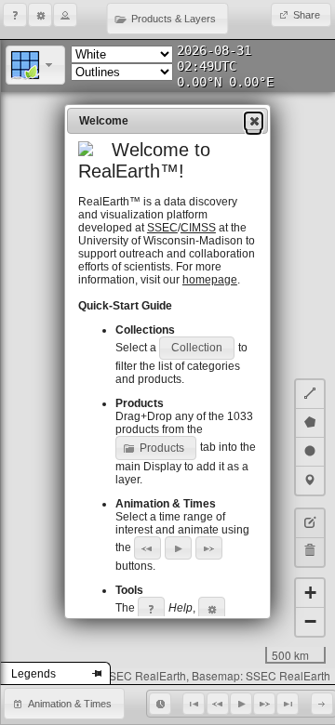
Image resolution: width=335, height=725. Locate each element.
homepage (209, 279)
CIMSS (198, 227)
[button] (15, 15)
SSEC (162, 227)
